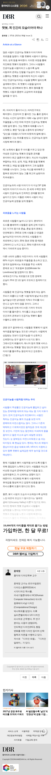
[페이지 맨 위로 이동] (44, 732)
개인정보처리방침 (14, 735)
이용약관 (25, 731)
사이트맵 (17, 740)
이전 (24, 677)
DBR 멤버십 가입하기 (25, 553)
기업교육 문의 (31, 740)
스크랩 (47, 39)
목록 (34, 677)
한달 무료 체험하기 (26, 548)
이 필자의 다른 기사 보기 (24, 648)
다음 (43, 677)
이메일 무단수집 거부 (35, 735)
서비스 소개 (13, 731)
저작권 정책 (38, 731)
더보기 (33, 39)
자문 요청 (41, 571)
